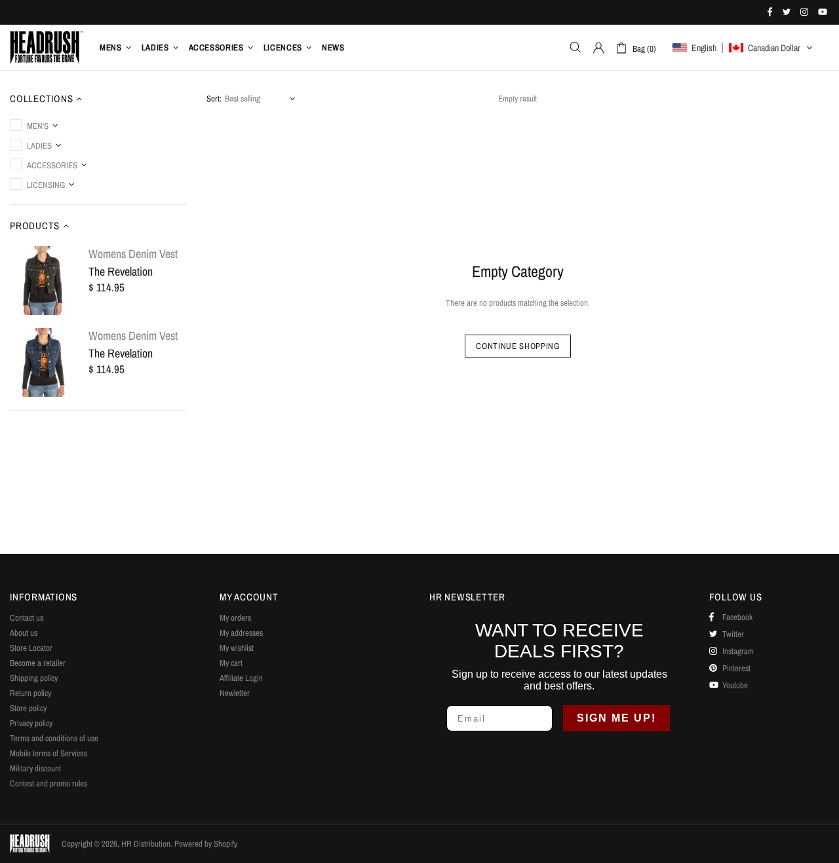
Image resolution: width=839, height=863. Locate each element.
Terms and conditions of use (54, 738)
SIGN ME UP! (616, 718)
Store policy (28, 708)
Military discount (35, 768)
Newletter (235, 693)
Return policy (30, 693)
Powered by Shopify (205, 843)
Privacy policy (31, 723)
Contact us (26, 617)
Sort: (214, 98)
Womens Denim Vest (133, 254)
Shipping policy (34, 678)
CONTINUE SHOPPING (517, 346)
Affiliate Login (241, 678)
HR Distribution (46, 47)
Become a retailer (38, 663)
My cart (231, 663)
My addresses (241, 632)
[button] (743, 47)
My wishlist (237, 647)
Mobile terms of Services (48, 753)
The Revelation (120, 272)
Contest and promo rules (48, 783)
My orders (235, 617)
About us (23, 632)
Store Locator (31, 647)
